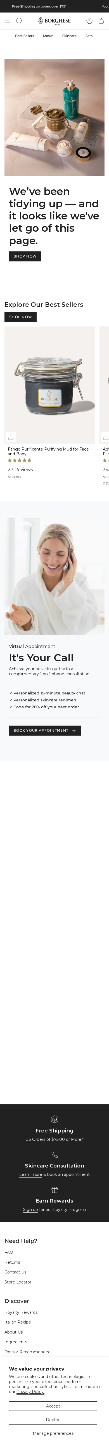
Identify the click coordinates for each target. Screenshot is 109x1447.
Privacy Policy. (30, 1391)
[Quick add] (11, 437)
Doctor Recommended (27, 1351)
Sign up (30, 1209)
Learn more (30, 1174)
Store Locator (17, 1282)
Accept (53, 1406)
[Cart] (101, 21)
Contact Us (15, 1272)
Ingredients (15, 1341)
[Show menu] (7, 21)
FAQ (8, 1252)
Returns (12, 1262)
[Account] (89, 21)
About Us (13, 1332)
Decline (53, 1419)
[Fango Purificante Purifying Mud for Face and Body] (49, 385)
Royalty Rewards (20, 1312)
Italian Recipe (17, 1322)
